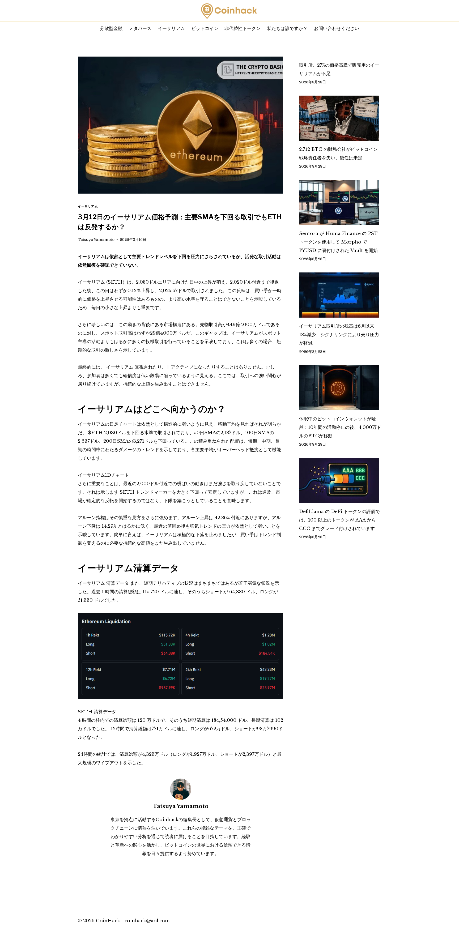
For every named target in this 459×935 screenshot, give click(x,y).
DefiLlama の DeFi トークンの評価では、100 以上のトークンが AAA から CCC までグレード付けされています (339, 520)
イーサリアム (171, 28)
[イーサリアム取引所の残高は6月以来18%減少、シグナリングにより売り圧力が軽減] (340, 295)
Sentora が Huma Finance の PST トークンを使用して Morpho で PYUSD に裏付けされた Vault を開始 (338, 242)
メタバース (140, 28)
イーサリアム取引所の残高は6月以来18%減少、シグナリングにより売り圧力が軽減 (339, 334)
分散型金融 (111, 28)
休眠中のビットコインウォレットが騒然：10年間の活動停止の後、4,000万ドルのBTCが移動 (340, 427)
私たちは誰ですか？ (287, 28)
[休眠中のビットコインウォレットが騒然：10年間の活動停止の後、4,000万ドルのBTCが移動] (340, 387)
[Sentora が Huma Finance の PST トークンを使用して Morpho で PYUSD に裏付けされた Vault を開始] (340, 202)
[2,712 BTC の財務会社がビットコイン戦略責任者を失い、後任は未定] (340, 118)
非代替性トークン (242, 28)
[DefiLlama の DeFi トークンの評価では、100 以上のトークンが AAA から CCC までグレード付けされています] (340, 480)
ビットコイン (204, 28)
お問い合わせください (336, 28)
